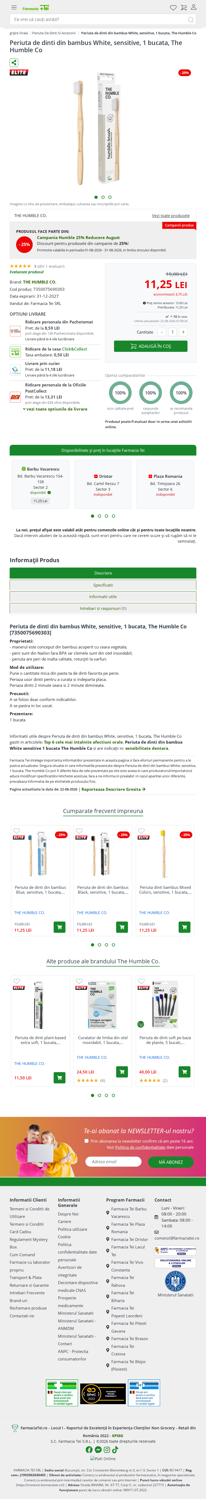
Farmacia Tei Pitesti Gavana (128, 1327)
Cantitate (145, 332)
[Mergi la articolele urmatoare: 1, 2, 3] (92, 516)
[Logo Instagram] (107, 1449)
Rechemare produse (28, 1308)
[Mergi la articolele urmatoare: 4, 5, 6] (99, 516)
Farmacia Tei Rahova (122, 1281)
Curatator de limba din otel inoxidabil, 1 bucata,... (103, 1040)
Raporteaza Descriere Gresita (112, 789)
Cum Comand (22, 1254)
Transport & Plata (26, 1277)
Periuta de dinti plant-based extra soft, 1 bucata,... (40, 1040)
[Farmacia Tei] (36, 7)
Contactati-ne (22, 1315)
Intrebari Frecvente (27, 1292)
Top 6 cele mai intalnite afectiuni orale (83, 742)
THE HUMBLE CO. (39, 282)
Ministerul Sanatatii (76, 1313)
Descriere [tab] (103, 573)
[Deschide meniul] (14, 7)
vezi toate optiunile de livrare (56, 409)
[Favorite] (173, 7)
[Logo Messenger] (98, 1449)
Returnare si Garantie (29, 1285)
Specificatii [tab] (103, 585)
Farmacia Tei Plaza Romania (128, 1228)
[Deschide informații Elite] (19, 837)
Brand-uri (18, 1300)
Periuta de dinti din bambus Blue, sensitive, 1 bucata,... (40, 889)
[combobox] (103, 19)
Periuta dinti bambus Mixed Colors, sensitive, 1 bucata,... (165, 889)
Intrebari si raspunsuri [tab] (103, 608)
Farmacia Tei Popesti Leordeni (126, 1311)
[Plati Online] (103, 1458)
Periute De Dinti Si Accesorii (53, 33)
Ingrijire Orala (17, 33)
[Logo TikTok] (115, 1449)
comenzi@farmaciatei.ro (176, 1238)
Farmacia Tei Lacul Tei (128, 1250)
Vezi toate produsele (171, 215)
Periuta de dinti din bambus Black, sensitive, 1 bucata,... (102, 889)
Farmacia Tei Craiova (122, 1350)
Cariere (64, 1221)
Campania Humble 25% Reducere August (78, 237)
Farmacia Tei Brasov (129, 1338)
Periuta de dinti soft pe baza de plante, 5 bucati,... (165, 1040)
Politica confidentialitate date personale (77, 1252)
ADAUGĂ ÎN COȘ (155, 346)
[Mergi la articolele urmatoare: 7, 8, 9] (106, 516)
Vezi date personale (150, 1147)
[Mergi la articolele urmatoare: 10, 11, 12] (113, 516)
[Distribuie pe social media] (14, 62)
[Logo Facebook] (89, 1449)
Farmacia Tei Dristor (129, 1239)
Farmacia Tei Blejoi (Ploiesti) (128, 1365)
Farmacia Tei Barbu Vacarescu (128, 1212)
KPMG (117, 1435)
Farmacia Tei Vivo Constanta (127, 1266)
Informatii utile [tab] (103, 596)
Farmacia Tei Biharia (122, 1296)
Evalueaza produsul (26, 271)
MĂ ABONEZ (171, 1162)
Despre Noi (68, 1214)
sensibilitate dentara (146, 748)
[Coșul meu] (184, 7)
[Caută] (190, 19)
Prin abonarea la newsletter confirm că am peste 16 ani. (142, 1141)
